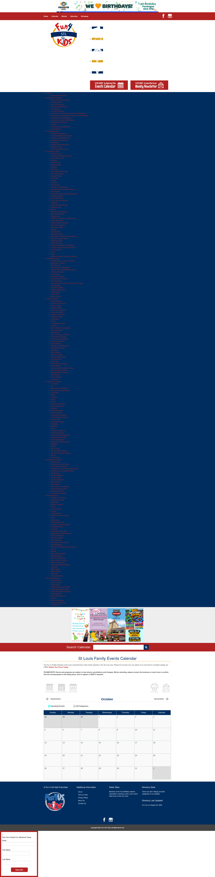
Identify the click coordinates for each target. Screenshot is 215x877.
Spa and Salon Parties (59, 370)
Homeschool (55, 109)
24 (136, 755)
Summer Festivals (57, 600)
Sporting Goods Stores (59, 489)
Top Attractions (56, 249)
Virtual (53, 455)
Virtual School (56, 129)
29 (100, 768)
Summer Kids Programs (59, 451)
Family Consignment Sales (60, 587)
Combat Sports (56, 509)
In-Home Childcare (57, 111)
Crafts (53, 399)
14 (82, 743)
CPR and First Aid (57, 272)
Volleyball (54, 567)
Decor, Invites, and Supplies (61, 328)
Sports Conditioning (58, 558)
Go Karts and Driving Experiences (63, 189)
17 (136, 743)
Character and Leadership (60, 390)
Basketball (54, 502)
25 (154, 755)
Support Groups (56, 147)
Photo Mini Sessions (58, 596)
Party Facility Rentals (58, 357)
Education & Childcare (54, 98)
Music (53, 428)
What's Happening (52, 578)
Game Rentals (56, 343)
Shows (53, 598)
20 (64, 755)
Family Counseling (57, 276)
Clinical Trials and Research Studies (63, 270)
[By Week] (61, 688)
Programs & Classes (53, 381)
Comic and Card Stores (59, 466)
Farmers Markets (57, 475)
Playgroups (55, 142)
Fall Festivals (55, 585)
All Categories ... (83, 706)
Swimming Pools (57, 241)
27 (64, 768)
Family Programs (57, 410)
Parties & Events (52, 299)
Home (46, 16)
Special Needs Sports (58, 553)
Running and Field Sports (60, 542)
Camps (49, 93)
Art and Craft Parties (58, 303)
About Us (81, 800)
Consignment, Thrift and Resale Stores (64, 468)
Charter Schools (56, 102)
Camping (54, 169)
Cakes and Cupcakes (58, 310)
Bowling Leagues (57, 504)
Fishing (53, 180)
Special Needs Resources (60, 144)
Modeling (54, 426)
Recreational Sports (58, 225)
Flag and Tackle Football (59, 515)
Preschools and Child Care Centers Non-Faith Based (69, 115)
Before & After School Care (60, 100)
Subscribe (19, 870)
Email (4, 840)
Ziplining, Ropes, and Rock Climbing (64, 256)
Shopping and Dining (53, 459)
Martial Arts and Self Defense (61, 533)
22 (100, 755)
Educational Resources (59, 106)
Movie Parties (56, 352)
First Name (6, 850)
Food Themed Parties (58, 337)
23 (118, 755)
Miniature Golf (56, 207)
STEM (53, 446)
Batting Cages (56, 165)
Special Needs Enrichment (60, 442)
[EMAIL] (166, 688)
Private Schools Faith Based (61, 118)
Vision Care (55, 294)
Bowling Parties (56, 308)
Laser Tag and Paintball (59, 200)
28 (82, 768)
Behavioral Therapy (58, 263)
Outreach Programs (58, 430)
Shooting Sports (56, 544)
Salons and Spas (57, 227)
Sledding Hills (55, 232)
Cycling (53, 511)
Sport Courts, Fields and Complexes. (64, 236)
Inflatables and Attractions (60, 346)
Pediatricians (55, 292)
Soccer (53, 549)
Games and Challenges (59, 187)
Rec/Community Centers (59, 223)
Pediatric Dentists (57, 287)
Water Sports (55, 569)
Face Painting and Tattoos (60, 334)
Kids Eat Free (56, 482)
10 (136, 730)
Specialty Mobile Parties (59, 372)
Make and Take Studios (59, 205)
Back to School (56, 582)
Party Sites (55, 361)
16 (118, 743)
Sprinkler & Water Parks (59, 238)
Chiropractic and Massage (60, 267)
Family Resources (52, 131)
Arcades (54, 160)
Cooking (54, 397)
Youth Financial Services (59, 149)
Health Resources (52, 258)
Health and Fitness (57, 522)
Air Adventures (56, 153)
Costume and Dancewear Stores (62, 471)
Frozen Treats (56, 477)
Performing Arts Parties (59, 363)
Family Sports (56, 513)
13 (64, 743)
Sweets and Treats (57, 491)
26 (45, 768)
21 (82, 755)
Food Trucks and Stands (59, 339)
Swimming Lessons (58, 562)
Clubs (53, 395)
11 (154, 730)
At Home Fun (55, 162)
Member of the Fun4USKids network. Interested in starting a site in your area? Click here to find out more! (123, 793)
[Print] (154, 688)
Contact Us (82, 803)
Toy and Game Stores (59, 493)
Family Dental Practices (59, 279)
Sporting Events (58, 706)
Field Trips (54, 178)
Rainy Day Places (57, 220)
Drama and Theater (58, 404)
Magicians (54, 350)
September (55, 699)
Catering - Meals (57, 316)
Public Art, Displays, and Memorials (63, 218)
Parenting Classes (57, 433)
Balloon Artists (56, 305)
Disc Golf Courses (57, 173)
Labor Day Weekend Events (61, 591)
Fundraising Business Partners (62, 136)
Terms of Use (83, 795)
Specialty (54, 444)
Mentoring (54, 424)
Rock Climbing (56, 540)
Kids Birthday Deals (58, 348)
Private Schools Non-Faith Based (62, 120)
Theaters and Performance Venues (63, 247)
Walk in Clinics (56, 296)
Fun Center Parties (57, 341)
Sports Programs (52, 495)
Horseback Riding (57, 527)
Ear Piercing (55, 473)
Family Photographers (59, 133)
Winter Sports (56, 571)
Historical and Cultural (59, 415)
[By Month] (50, 688)
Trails (53, 254)
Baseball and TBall (57, 500)
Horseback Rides (57, 196)
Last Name (6, 859)
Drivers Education (57, 406)
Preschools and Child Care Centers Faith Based (68, 113)
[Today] (73, 688)
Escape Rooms (56, 176)
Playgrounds (55, 216)
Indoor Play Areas (57, 198)
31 (136, 768)
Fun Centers (55, 185)
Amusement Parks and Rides (61, 156)
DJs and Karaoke (57, 330)
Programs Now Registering (60, 435)
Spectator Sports (57, 234)
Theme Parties (56, 377)
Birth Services (56, 265)
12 (45, 743)
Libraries (54, 203)
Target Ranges (56, 243)
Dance (53, 401)
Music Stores (55, 484)
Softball (53, 551)
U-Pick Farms (56, 605)
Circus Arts (55, 392)
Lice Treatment (56, 281)
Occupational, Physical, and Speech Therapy (67, 283)
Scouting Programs (57, 439)
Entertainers (55, 332)
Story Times (55, 448)
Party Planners (56, 359)
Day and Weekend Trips (59, 171)
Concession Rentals (58, 323)
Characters (55, 319)
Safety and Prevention (59, 437)
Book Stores (55, 462)
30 (118, 768)
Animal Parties (56, 301)
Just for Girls (55, 419)
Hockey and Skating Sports (60, 524)
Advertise (74, 16)
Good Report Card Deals (60, 589)
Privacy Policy (83, 797)
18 (154, 743)
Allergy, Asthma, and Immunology (63, 261)
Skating (53, 229)
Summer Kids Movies (58, 602)
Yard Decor (55, 379)
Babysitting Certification (59, 388)
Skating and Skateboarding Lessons (63, 547)
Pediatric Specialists (58, 290)
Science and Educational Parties (62, 368)
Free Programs (56, 413)
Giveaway (84, 16)
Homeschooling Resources (60, 138)
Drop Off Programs (57, 104)
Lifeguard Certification (59, 531)
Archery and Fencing (58, 497)
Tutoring (54, 124)
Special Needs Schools (59, 122)
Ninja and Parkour (57, 535)
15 (100, 743)
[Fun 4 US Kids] (64, 35)
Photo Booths (55, 366)
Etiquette (54, 408)
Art (52, 386)
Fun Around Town (52, 151)
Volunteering (55, 457)
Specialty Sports (56, 556)
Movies (53, 209)
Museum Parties (56, 354)
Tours (53, 252)
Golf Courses (55, 191)
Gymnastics (55, 520)
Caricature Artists (57, 312)
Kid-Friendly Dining (57, 480)
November (159, 699)
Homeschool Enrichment (59, 417)
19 (45, 755)
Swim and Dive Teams (59, 560)
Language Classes (57, 422)
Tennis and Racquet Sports (60, 565)
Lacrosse (54, 529)
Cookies (54, 325)
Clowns (53, 321)
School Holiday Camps (59, 95)
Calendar (54, 16)
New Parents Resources (59, 140)
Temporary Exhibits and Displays (62, 245)
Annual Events (56, 580)
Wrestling (54, 573)
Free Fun (54, 182)
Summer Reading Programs (61, 453)
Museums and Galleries (59, 211)
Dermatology (55, 274)
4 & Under (54, 384)
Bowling (53, 167)
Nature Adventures (57, 214)
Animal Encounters (57, 158)
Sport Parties (55, 375)
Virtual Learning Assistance (60, 127)
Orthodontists (55, 285)
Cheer (53, 506)
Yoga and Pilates (57, 576)
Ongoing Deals (56, 594)
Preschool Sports (57, 538)
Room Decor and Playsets (60, 486)
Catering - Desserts (58, 314)
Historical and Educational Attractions (64, 194)
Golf (52, 518)
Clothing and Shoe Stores (60, 464)
